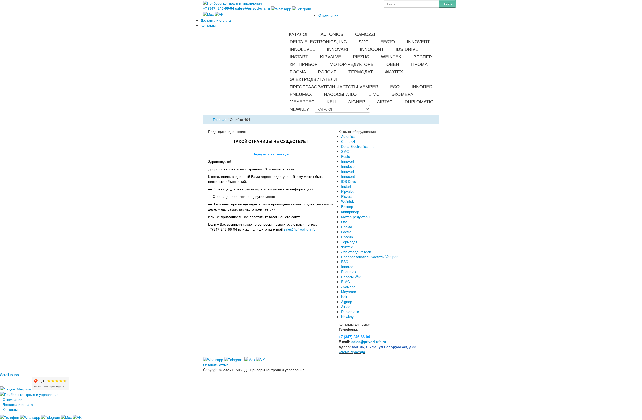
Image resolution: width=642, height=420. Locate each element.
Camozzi (348, 141)
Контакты (208, 25)
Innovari (347, 171)
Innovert (347, 161)
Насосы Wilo (351, 276)
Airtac (345, 306)
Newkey (347, 316)
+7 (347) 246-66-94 (218, 8)
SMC (345, 151)
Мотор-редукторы (355, 216)
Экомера (348, 286)
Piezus (346, 196)
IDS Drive (348, 181)
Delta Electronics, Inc (357, 146)
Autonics (348, 136)
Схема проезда (352, 351)
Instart (346, 186)
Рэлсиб (347, 236)
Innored (347, 266)
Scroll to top (9, 374)
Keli (344, 296)
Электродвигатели (356, 251)
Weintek (347, 201)
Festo (345, 156)
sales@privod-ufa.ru (300, 229)
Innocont (348, 176)
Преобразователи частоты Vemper (369, 256)
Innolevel (348, 166)
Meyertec (348, 291)
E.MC (345, 281)
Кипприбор (350, 211)
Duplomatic (350, 311)
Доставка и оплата (216, 20)
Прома (346, 226)
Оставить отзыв (215, 364)
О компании (328, 15)
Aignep (346, 301)
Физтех (347, 246)
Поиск (447, 3)
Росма (346, 231)
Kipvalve (347, 191)
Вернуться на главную (271, 153)
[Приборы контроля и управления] (232, 2)
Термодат (349, 241)
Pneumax (348, 271)
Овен (345, 221)
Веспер (347, 206)
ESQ (344, 261)
